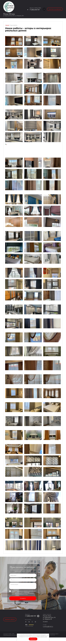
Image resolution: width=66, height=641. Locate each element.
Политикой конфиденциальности (20, 593)
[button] (44, 9)
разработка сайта (54, 633)
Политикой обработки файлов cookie (39, 636)
